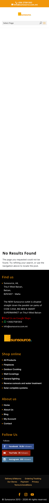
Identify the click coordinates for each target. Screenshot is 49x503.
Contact (8, 423)
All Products (10, 360)
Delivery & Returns (13, 478)
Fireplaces (9, 364)
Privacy (35, 482)
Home (7, 405)
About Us (8, 409)
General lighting (12, 378)
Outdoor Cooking (12, 369)
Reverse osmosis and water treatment (23, 383)
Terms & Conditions (23, 485)
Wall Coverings (11, 374)
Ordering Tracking (33, 478)
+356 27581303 (25, 2)
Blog (6, 414)
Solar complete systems (16, 388)
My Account (10, 419)
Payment (24, 482)
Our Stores (12, 482)
